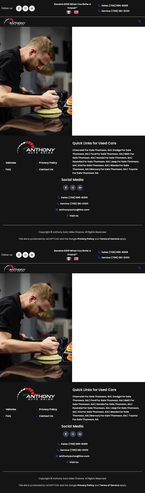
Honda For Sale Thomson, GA (113, 157)
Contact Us (46, 169)
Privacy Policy (48, 162)
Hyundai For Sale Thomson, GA (90, 161)
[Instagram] (25, 8)
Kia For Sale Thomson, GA (93, 165)
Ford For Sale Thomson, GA (107, 154)
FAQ (8, 169)
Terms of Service (109, 238)
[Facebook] (19, 8)
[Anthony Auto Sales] (14, 21)
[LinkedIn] (32, 8)
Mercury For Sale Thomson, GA (108, 169)
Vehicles (11, 162)
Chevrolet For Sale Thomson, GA (91, 150)
